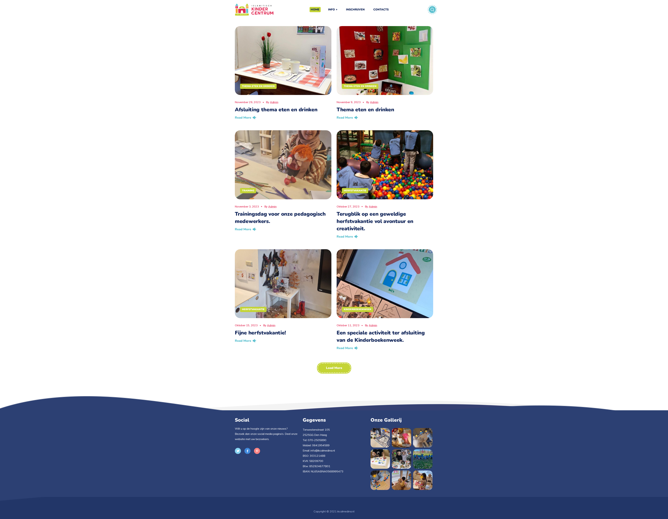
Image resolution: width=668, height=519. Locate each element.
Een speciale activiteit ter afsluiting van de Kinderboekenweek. (381, 336)
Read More (243, 117)
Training (248, 190)
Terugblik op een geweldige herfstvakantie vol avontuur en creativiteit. (375, 221)
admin (274, 102)
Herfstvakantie (355, 190)
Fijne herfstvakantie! (260, 332)
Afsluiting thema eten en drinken (276, 109)
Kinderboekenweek (357, 309)
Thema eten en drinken (258, 86)
